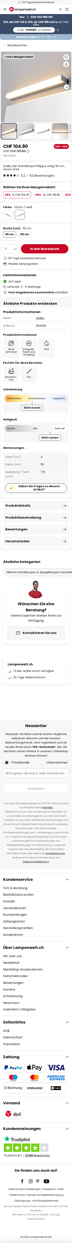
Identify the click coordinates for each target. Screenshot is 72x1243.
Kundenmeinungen (22, 1128)
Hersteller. (47, 807)
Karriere (9, 989)
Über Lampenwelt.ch (23, 947)
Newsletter (11, 962)
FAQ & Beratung (15, 888)
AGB (6, 1031)
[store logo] (24, 9)
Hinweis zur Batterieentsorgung (45, 1195)
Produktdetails (17, 505)
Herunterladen (17, 541)
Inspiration (11, 1009)
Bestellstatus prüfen (18, 894)
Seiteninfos (14, 1022)
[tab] (36, 907)
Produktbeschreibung (23, 517)
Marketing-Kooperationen (23, 969)
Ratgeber (29, 1009)
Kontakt (9, 901)
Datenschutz (12, 1037)
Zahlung (11, 1057)
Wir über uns (12, 956)
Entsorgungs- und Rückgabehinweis (37, 1200)
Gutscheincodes (15, 976)
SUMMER (34, 29)
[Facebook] (24, 1181)
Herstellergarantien (18, 928)
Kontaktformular (55, 853)
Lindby (40, 318)
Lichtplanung (12, 996)
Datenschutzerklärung (36, 861)
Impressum (11, 1044)
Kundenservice (18, 879)
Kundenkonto (13, 934)
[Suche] (60, 9)
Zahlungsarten (14, 921)
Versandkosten (14, 908)
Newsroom (11, 1003)
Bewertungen (16, 529)
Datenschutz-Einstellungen (24, 1189)
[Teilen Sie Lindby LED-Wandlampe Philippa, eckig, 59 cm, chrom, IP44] (66, 64)
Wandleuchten (17, 45)
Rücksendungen (15, 914)
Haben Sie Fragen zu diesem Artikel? (39, 487)
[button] (9, 131)
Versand (11, 1103)
